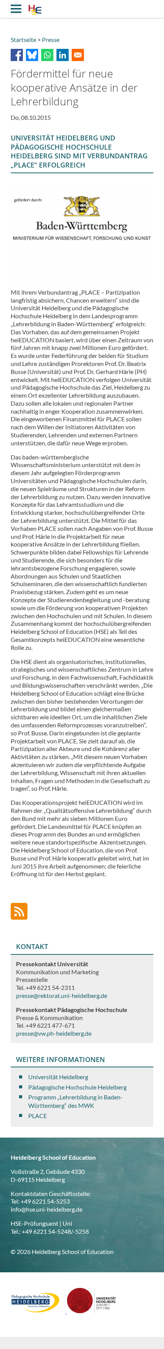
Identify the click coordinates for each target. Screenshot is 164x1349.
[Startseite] (35, 11)
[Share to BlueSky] (32, 55)
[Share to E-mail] (78, 55)
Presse (50, 39)
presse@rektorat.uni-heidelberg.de (61, 995)
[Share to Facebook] (17, 55)
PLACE (37, 1115)
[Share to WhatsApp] (47, 55)
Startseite (23, 39)
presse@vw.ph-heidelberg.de (54, 1033)
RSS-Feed (19, 911)
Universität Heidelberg (58, 1076)
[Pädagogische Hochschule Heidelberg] (39, 1311)
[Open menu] (16, 9)
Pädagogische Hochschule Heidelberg (77, 1087)
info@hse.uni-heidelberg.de (46, 1209)
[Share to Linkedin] (62, 55)
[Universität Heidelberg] (91, 1311)
